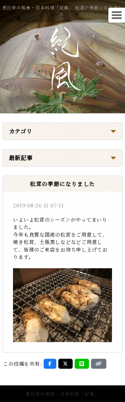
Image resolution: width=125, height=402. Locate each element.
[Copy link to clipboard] (98, 364)
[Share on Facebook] (50, 364)
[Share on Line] (82, 364)
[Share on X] (65, 364)
